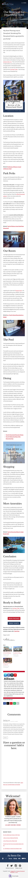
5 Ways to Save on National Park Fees (10, 837)
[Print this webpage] (17, 703)
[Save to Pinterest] (11, 703)
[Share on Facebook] (4, 703)
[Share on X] (7, 703)
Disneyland (4, 19)
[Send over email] (14, 703)
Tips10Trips (16, 631)
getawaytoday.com (7, 61)
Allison (9, 679)
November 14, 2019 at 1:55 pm (10, 721)
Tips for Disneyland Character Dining (14, 435)
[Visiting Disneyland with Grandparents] (7, 660)
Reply (5, 737)
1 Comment (14, 20)
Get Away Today (14, 69)
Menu (24, 2)
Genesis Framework (21, 871)
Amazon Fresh (19, 290)
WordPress (12, 872)
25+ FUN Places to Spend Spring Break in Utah (12, 848)
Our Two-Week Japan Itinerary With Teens (11, 834)
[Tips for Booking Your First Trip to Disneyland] (7, 648)
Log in (16, 872)
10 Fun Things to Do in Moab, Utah (10, 840)
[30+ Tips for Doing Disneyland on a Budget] (17, 648)
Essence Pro (13, 871)
